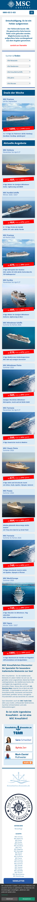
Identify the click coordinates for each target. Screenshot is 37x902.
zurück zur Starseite (18, 45)
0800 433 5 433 (9, 12)
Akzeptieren (27, 899)
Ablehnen (9, 899)
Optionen (4, 895)
